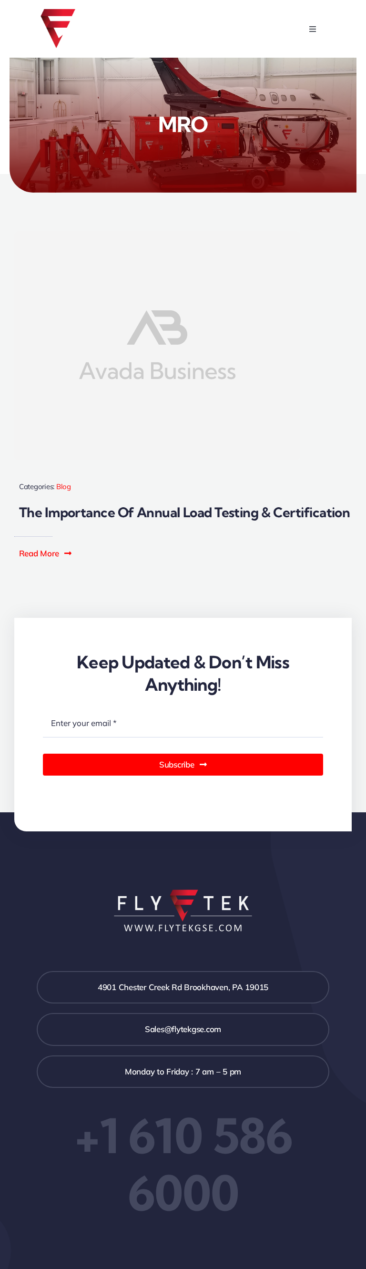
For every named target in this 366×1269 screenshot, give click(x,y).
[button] (46, 553)
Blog (63, 486)
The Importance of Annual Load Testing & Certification (184, 512)
